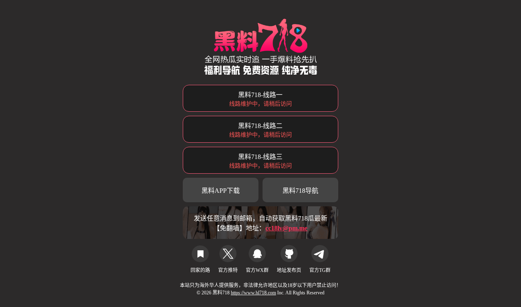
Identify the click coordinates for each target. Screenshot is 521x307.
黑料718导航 (300, 190)
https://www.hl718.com (253, 293)
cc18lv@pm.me (286, 228)
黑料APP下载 (220, 190)
